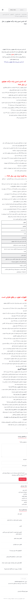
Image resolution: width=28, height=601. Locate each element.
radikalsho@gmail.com (19, 581)
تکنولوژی (12, 14)
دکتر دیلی (25, 490)
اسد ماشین (24, 498)
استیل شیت (24, 500)
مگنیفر (25, 502)
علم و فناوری (17, 14)
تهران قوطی (24, 496)
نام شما (25, 459)
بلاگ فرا (25, 494)
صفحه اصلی (24, 14)
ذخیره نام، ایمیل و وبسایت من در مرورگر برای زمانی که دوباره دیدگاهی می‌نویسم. (13, 474)
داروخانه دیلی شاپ (23, 492)
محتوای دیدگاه (23, 442)
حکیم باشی (24, 504)
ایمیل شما (24, 465)
